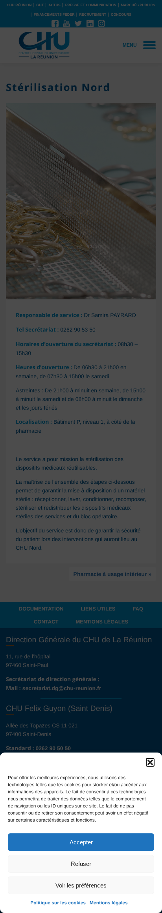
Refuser (81, 863)
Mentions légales (109, 903)
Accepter (81, 842)
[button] (150, 762)
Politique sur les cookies (58, 903)
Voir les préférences (81, 885)
